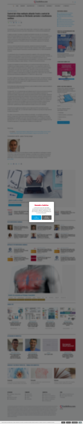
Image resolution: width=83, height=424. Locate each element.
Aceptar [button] (63, 422)
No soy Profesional (46, 217)
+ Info (80, 422)
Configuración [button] (74, 422)
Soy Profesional (36, 217)
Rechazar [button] (68, 422)
